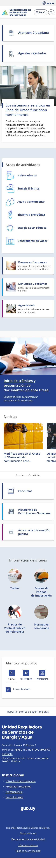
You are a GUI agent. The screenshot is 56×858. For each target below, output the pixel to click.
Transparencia (14, 792)
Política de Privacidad (28, 851)
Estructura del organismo (21, 781)
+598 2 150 (21, 749)
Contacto (7, 754)
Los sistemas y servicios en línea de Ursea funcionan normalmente (28, 110)
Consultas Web (14, 797)
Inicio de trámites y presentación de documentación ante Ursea (26, 385)
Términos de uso (28, 845)
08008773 (45, 749)
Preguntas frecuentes (18, 786)
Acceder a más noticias (28, 475)
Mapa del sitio (28, 833)
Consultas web (21, 689)
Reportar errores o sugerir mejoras (28, 711)
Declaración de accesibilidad (28, 839)
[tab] (12, 675)
